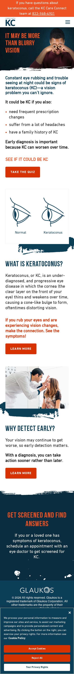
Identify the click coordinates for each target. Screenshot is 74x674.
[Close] (70, 613)
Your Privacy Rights (37, 667)
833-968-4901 (43, 14)
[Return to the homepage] (10, 22)
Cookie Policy (17, 638)
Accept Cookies (37, 649)
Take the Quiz (22, 172)
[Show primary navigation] (67, 22)
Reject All (37, 658)
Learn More (20, 349)
